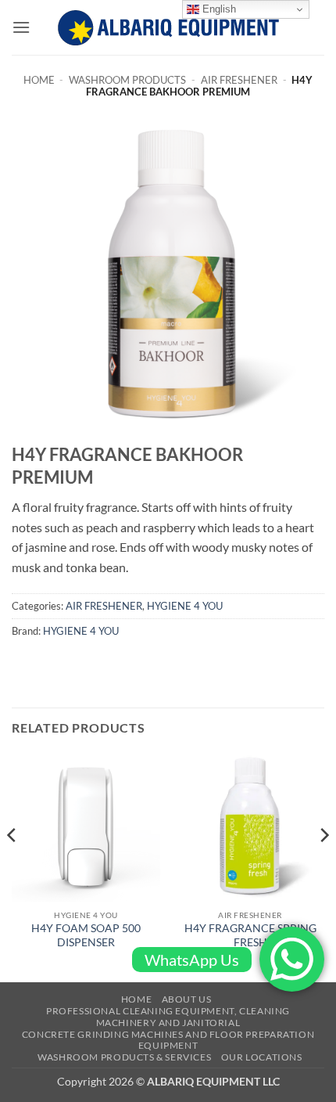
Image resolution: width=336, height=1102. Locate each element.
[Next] (323, 866)
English (217, 9)
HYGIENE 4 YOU (185, 606)
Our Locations (261, 1057)
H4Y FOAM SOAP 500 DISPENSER (86, 935)
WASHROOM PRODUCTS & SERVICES (124, 1057)
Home (39, 80)
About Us (187, 999)
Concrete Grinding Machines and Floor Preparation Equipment (168, 1040)
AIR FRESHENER (239, 80)
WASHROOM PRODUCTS (127, 80)
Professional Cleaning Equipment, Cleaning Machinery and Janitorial (168, 1016)
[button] (21, 27)
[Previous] (12, 866)
